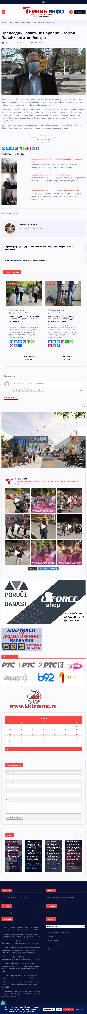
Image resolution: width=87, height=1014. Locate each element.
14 (54, 733)
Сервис (51, 936)
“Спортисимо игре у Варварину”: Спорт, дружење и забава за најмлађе (33, 850)
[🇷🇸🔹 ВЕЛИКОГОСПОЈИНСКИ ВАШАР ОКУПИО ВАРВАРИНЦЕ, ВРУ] (43, 500)
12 (32, 733)
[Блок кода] (34, 390)
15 (65, 733)
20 (43, 737)
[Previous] (77, 835)
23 (77, 737)
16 (77, 733)
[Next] (80, 835)
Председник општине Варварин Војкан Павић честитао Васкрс (31, 22)
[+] (43, 390)
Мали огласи (53, 940)
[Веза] (37, 390)
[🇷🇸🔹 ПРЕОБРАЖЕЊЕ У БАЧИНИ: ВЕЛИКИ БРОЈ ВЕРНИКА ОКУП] (69, 552)
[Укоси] (16, 390)
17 (10, 737)
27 (43, 741)
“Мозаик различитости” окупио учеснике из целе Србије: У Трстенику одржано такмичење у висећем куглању (21, 993)
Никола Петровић (12, 43)
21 (54, 737)
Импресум (80, 12)
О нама (50, 949)
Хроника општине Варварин (58, 932)
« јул (7, 749)
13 (43, 733)
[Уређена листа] (25, 390)
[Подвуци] (19, 390)
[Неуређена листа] (28, 390)
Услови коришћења (55, 945)
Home (3, 22)
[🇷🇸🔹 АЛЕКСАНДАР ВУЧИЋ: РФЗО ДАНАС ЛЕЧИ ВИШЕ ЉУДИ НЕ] (43, 552)
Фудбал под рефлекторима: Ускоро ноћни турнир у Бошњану (13, 849)
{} (40, 390)
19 (32, 737)
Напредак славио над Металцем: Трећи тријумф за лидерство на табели (53, 850)
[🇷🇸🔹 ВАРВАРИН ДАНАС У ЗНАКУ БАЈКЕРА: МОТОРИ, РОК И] (17, 500)
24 (10, 741)
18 (21, 737)
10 (10, 733)
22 (66, 737)
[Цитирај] (31, 390)
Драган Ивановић (20, 310)
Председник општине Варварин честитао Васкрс (50, 175)
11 (21, 733)
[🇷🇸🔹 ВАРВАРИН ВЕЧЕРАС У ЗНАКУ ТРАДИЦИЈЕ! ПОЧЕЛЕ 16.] (69, 500)
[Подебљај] (13, 390)
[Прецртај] (22, 390)
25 (21, 741)
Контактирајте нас (14, 817)
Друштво (23, 43)
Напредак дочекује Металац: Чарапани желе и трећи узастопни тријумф (73, 849)
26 (32, 741)
